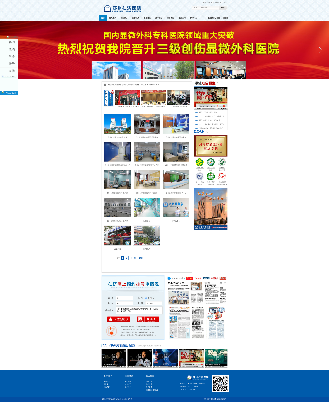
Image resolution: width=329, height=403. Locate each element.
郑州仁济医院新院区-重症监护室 (147, 165)
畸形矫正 (128, 384)
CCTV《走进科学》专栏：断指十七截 (211, 116)
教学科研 (159, 18)
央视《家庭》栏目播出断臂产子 (209, 120)
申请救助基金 (164, 266)
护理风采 (193, 18)
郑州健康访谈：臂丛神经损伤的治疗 (211, 128)
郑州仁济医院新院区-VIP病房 (147, 193)
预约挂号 (149, 384)
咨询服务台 (176, 221)
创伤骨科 (128, 381)
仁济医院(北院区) (152, 390)
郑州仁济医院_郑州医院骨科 (127, 85)
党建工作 (182, 18)
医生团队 (147, 18)
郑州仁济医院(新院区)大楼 (117, 137)
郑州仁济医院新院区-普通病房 (176, 165)
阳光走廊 (146, 221)
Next (320, 50)
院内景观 (146, 249)
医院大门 (117, 249)
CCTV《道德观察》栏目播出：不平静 (211, 124)
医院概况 (144, 85)
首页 (204, 2)
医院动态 (135, 18)
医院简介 (124, 18)
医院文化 (107, 384)
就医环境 (153, 85)
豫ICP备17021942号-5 (124, 399)
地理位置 (218, 2)
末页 (141, 258)
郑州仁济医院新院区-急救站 (176, 137)
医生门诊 (149, 381)
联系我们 (210, 2)
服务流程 (170, 18)
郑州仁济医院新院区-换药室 (117, 221)
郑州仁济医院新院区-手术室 (117, 193)
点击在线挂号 (132, 266)
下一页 (133, 258)
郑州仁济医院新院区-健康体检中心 (117, 165)
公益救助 (107, 387)
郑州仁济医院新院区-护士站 (176, 193)
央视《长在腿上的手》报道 (208, 112)
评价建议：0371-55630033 (217, 18)
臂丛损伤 (128, 387)
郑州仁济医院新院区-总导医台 (147, 137)
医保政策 (149, 387)
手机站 (224, 2)
